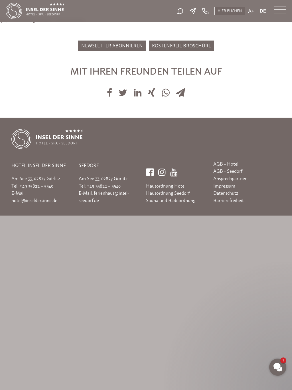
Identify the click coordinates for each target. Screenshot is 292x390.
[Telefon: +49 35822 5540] (204, 11)
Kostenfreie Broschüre (181, 46)
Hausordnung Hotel (166, 186)
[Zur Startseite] (35, 6)
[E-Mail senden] (194, 11)
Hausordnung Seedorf (168, 193)
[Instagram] (162, 170)
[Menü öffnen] (279, 11)
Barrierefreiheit (228, 200)
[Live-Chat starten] (181, 11)
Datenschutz (225, 193)
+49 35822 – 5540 (36, 186)
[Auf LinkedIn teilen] (138, 89)
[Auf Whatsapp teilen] (166, 89)
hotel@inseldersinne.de (34, 200)
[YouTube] (174, 170)
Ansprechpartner (230, 178)
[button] (243, 303)
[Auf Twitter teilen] (123, 89)
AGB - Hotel (225, 164)
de (263, 11)
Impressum (224, 186)
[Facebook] (150, 170)
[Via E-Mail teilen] (180, 89)
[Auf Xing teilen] (152, 89)
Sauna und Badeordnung (170, 200)
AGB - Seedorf (227, 171)
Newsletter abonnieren (112, 46)
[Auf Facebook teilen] (110, 89)
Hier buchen (230, 11)
